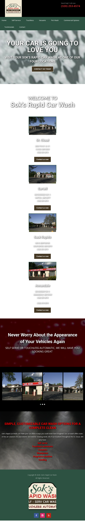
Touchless (30, 20)
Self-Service (16, 20)
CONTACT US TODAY (42, 69)
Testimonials (9, 27)
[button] (40, 404)
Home (4, 20)
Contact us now (42, 159)
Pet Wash (55, 20)
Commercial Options (71, 20)
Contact (22, 27)
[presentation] (4, 386)
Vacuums (42, 20)
